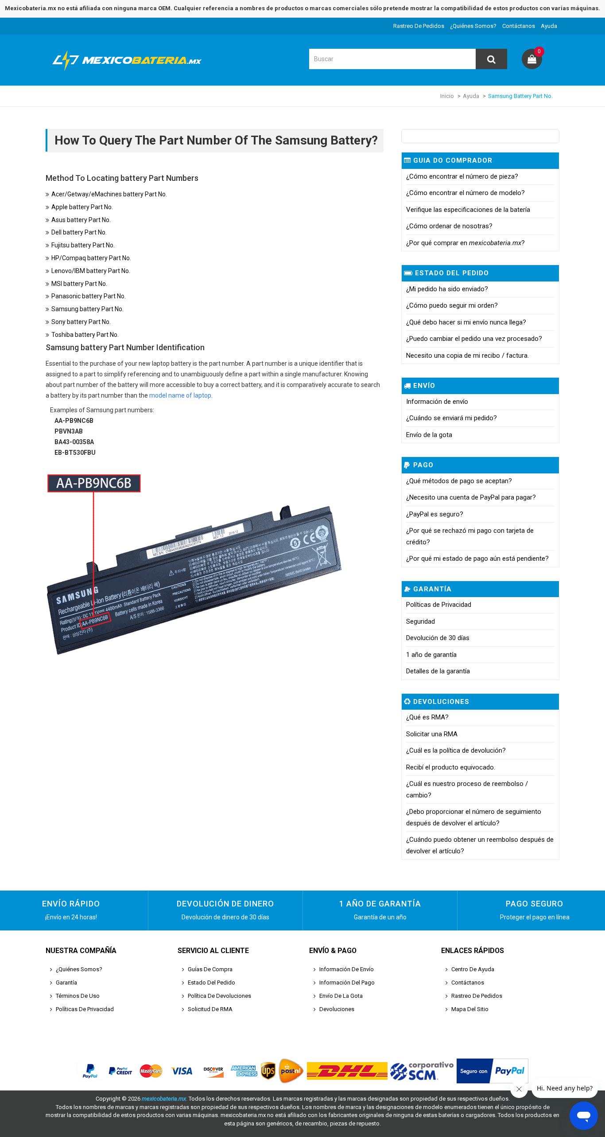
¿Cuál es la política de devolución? (456, 750)
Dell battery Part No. (79, 232)
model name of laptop (180, 395)
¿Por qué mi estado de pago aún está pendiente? (477, 559)
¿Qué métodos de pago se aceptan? (459, 481)
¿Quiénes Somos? (473, 26)
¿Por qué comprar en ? (465, 243)
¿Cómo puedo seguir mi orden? (452, 305)
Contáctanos (518, 26)
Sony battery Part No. (81, 321)
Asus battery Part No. (81, 219)
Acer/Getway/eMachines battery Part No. (109, 194)
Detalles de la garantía (438, 671)
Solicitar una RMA (432, 734)
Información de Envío (346, 969)
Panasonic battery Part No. (88, 296)
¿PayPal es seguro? (434, 514)
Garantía (66, 982)
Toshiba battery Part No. (85, 334)
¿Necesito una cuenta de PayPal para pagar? (471, 497)
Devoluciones (336, 1009)
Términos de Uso (78, 995)
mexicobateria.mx (164, 1098)
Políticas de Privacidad (438, 605)
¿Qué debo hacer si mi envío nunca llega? (466, 322)
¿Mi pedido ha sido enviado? (447, 289)
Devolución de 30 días (437, 638)
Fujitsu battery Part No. (83, 245)
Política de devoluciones (219, 995)
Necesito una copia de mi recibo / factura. (467, 355)
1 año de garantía (431, 655)
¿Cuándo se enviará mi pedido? (451, 418)
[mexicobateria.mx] (129, 72)
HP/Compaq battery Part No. (91, 258)
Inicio (447, 96)
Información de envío (437, 402)
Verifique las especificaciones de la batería (468, 210)
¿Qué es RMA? (427, 717)
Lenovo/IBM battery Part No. (90, 270)
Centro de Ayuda (472, 969)
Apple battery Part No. (82, 207)
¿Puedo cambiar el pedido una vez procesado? (474, 339)
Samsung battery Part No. (87, 309)
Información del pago (347, 982)
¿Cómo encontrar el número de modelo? (465, 193)
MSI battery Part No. (79, 283)
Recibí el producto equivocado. (450, 767)
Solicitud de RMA (210, 1009)
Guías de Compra (210, 969)
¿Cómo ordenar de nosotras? (449, 226)
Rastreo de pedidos (418, 26)
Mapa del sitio (470, 1009)
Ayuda (549, 26)
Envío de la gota (429, 435)
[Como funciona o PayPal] (492, 1071)
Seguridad (420, 621)
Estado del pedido (211, 982)
